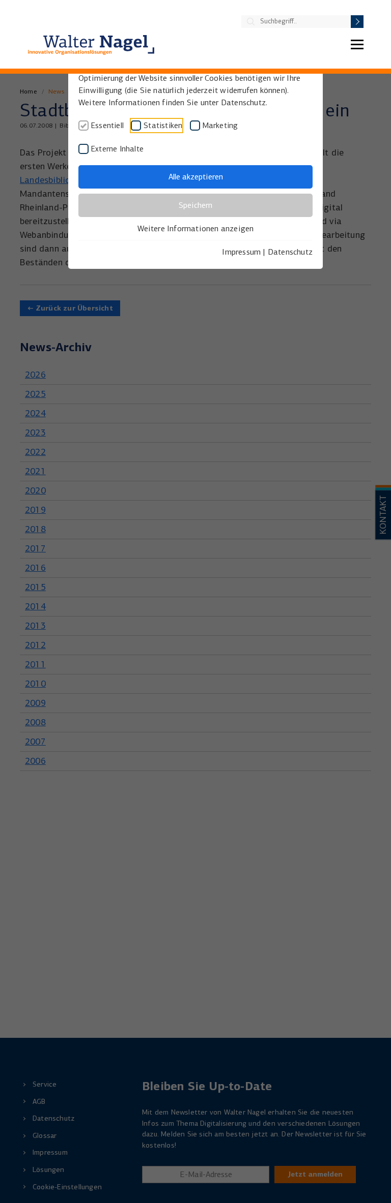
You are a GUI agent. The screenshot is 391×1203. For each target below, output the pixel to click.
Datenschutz (290, 252)
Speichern (195, 205)
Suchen (357, 21)
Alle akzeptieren (196, 176)
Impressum (241, 252)
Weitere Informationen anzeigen (195, 228)
